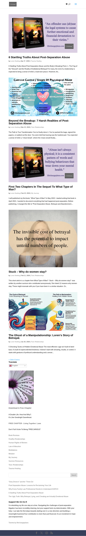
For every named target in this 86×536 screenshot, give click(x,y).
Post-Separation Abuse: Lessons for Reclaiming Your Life (30, 485)
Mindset (11, 454)
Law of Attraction (15, 446)
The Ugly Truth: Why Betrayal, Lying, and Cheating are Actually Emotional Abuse (38, 496)
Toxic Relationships (37, 127)
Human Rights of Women (18, 443)
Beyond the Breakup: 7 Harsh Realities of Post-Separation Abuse (39, 122)
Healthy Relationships (17, 439)
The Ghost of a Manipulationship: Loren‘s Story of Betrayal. (41, 337)
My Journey (35, 193)
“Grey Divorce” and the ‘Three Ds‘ (21, 482)
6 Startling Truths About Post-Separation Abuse (39, 57)
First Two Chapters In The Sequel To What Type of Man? (41, 188)
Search (74, 475)
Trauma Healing (36, 61)
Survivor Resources (16, 461)
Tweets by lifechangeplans (18, 523)
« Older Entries (14, 360)
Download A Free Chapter (20, 408)
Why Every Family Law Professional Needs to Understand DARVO (33, 489)
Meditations (13, 450)
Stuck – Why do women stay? (28, 271)
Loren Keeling (15, 61)
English (15, 365)
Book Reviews (14, 435)
